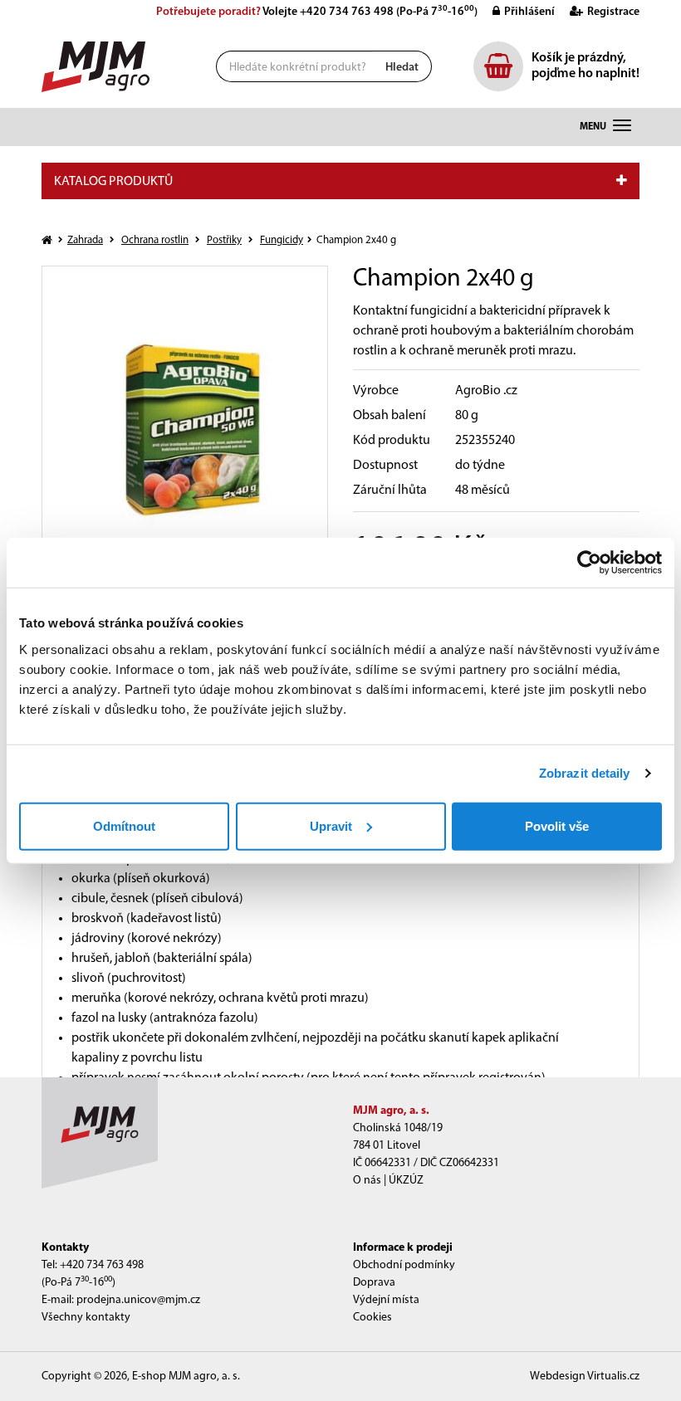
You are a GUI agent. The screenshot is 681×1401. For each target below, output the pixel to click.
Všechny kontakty (86, 1317)
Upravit (331, 825)
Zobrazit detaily (584, 773)
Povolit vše (557, 825)
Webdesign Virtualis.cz (584, 1376)
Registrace (613, 12)
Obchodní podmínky (404, 1265)
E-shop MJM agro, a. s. (186, 1376)
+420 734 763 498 (347, 12)
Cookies (372, 1317)
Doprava (374, 1283)
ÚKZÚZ (406, 1180)
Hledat (402, 67)
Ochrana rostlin (155, 240)
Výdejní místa (386, 1300)
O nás (367, 1180)
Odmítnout (124, 825)
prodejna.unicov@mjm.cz (138, 1300)
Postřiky (224, 240)
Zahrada (85, 240)
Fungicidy (281, 240)
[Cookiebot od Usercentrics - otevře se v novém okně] (589, 562)
